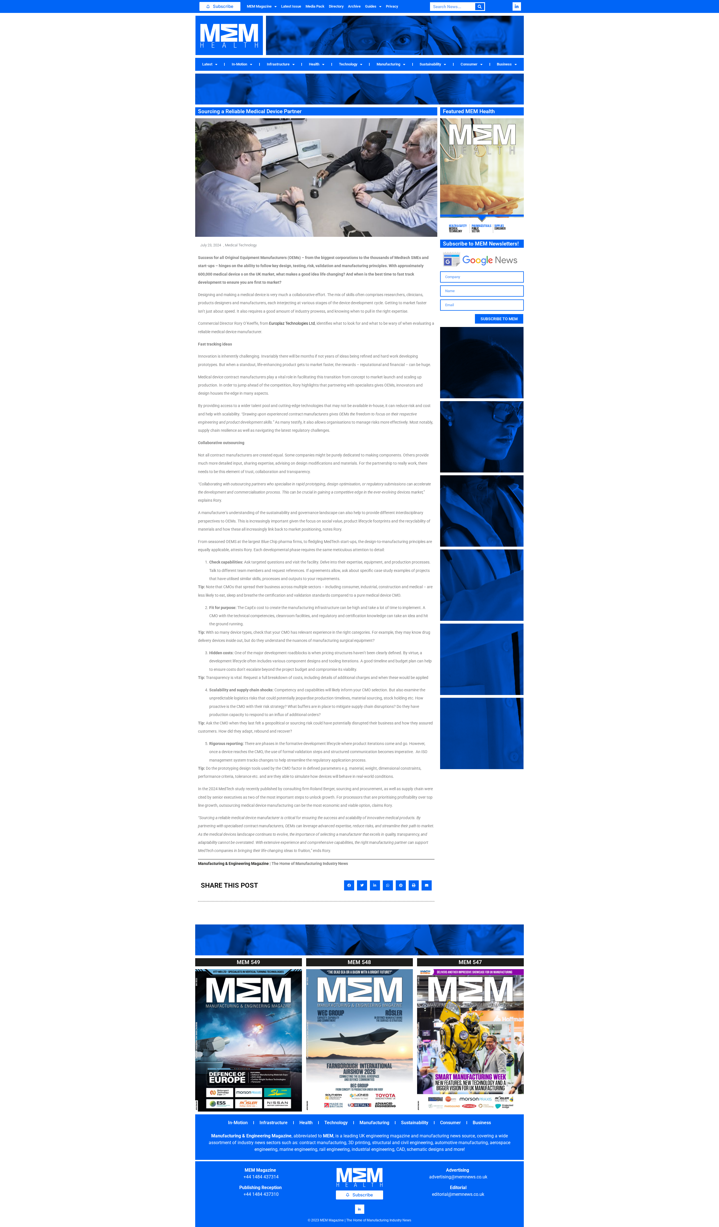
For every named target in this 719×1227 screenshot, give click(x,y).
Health (314, 64)
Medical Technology (241, 245)
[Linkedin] (517, 6)
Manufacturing (388, 64)
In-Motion (239, 64)
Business (504, 64)
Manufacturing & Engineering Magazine (233, 863)
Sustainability (430, 64)
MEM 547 (470, 962)
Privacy (392, 6)
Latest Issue (291, 6)
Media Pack (315, 6)
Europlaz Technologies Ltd (291, 323)
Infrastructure (278, 64)
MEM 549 (248, 962)
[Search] (479, 6)
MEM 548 (359, 962)
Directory (336, 6)
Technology (348, 64)
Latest (207, 64)
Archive (354, 6)
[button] (349, 885)
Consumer (469, 64)
